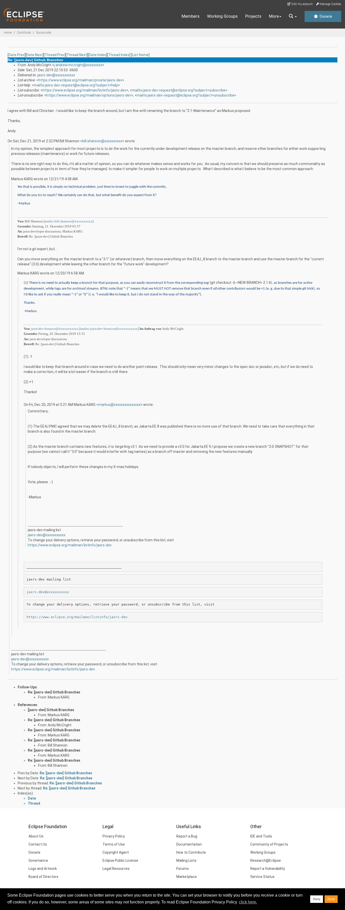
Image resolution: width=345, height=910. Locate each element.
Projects (253, 16)
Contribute (24, 32)
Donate (325, 16)
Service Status (262, 877)
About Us (36, 836)
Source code (43, 32)
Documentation (189, 844)
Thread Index (118, 55)
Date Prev (16, 55)
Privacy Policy (114, 836)
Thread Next (77, 55)
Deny (316, 899)
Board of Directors (43, 877)
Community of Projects (269, 844)
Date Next (35, 55)
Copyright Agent (116, 852)
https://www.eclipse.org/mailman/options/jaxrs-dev (88, 95)
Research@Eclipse (265, 860)
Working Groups (222, 16)
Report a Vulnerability (267, 869)
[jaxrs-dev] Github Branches (51, 710)
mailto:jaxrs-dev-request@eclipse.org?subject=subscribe (178, 90)
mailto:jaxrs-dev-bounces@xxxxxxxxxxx (109, 329)
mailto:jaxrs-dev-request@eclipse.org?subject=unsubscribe (185, 95)
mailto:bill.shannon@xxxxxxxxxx (68, 221)
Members (191, 16)
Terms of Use (114, 844)
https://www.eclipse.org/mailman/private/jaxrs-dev (80, 80)
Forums (182, 869)
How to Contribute (191, 852)
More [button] (274, 16)
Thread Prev (55, 55)
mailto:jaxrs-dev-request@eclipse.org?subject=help (76, 85)
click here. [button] (248, 902)
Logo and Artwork (43, 869)
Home (8, 32)
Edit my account (302, 4)
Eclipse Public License (120, 860)
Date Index (97, 55)
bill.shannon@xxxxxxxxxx (102, 141)
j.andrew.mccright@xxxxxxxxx (78, 65)
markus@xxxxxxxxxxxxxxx (119, 405)
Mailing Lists (186, 860)
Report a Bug (186, 836)
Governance (38, 860)
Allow (331, 899)
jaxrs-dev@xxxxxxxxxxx (56, 75)
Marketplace (186, 877)
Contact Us (38, 844)
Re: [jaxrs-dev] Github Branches (54, 692)
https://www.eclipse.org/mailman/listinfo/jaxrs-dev (84, 90)
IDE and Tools (261, 836)
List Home (140, 55)
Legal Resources (116, 869)
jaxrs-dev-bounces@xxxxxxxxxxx (55, 329)
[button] (293, 16)
